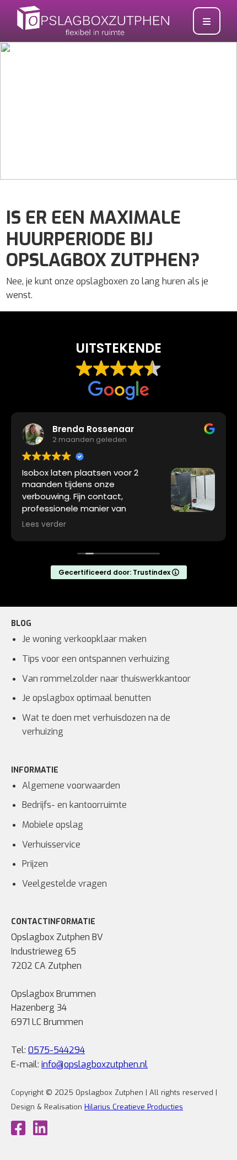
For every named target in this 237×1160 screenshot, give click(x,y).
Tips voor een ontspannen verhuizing (96, 659)
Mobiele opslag (52, 824)
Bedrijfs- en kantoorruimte (74, 805)
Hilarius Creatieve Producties (133, 1107)
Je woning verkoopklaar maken (84, 639)
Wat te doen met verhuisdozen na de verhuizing (96, 725)
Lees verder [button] (44, 525)
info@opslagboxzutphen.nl (94, 1064)
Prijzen (35, 864)
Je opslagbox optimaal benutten (86, 698)
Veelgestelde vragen (64, 883)
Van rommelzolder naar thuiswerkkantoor (106, 678)
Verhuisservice (51, 844)
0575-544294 (56, 1050)
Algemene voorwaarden (71, 785)
